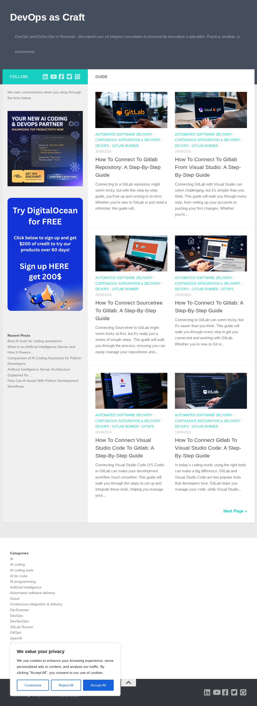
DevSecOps (19, 621)
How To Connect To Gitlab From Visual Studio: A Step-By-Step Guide (208, 167)
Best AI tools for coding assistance (35, 341)
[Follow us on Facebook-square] (61, 77)
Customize (33, 685)
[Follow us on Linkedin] (45, 77)
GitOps (227, 289)
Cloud (14, 599)
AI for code (18, 576)
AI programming (23, 581)
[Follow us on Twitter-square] (69, 77)
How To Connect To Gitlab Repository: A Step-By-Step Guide (128, 167)
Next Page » (235, 511)
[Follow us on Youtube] (53, 77)
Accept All (98, 685)
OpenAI (16, 638)
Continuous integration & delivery (128, 140)
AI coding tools (21, 570)
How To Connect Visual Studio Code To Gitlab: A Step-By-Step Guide (124, 447)
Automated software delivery (124, 134)
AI (11, 559)
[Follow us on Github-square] (77, 77)
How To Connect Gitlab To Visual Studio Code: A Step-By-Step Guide (208, 447)
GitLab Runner (125, 146)
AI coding (17, 564)
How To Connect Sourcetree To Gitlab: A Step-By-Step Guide (129, 310)
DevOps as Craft (47, 17)
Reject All (66, 685)
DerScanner (19, 610)
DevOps (102, 146)
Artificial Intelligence (25, 587)
